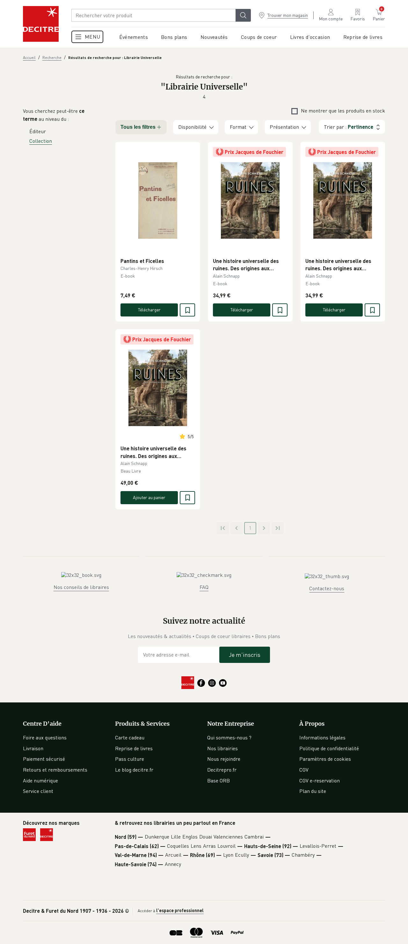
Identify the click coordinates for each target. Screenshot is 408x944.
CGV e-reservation (319, 780)
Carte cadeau (129, 737)
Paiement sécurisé (44, 759)
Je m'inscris (244, 654)
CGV (304, 769)
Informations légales (322, 737)
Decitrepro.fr (222, 769)
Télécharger (149, 309)
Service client (38, 791)
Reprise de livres (134, 748)
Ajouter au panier (149, 497)
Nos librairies (222, 748)
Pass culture (129, 759)
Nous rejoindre (223, 759)
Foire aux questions (45, 737)
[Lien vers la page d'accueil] (41, 24)
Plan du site (312, 791)
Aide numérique (40, 780)
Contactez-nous (326, 588)
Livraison (33, 748)
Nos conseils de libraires (81, 587)
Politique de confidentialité (329, 748)
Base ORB (218, 780)
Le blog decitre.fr (134, 769)
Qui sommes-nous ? (229, 737)
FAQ (204, 587)
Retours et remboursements (55, 769)
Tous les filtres (138, 127)
